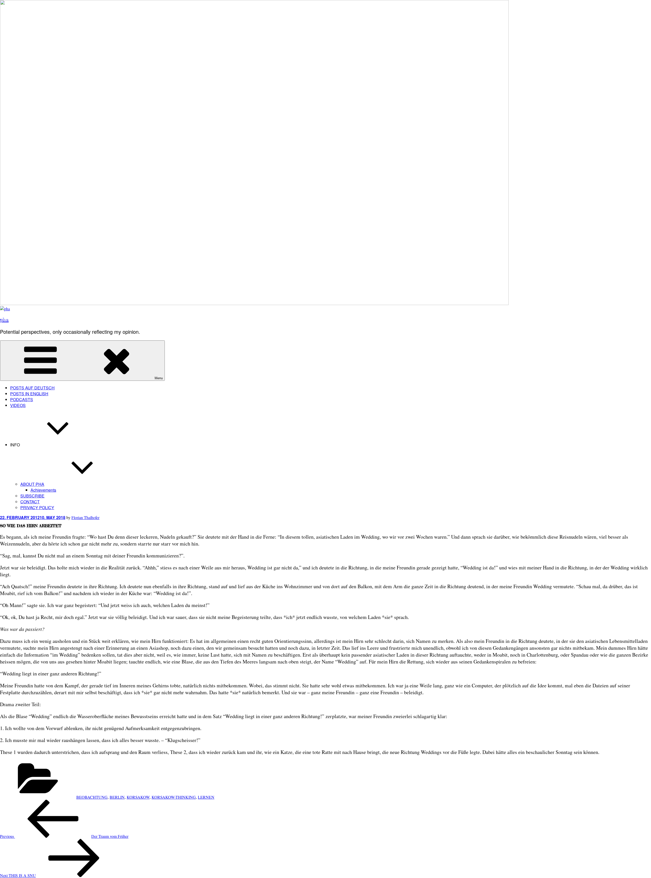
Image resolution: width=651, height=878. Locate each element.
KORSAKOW (138, 797)
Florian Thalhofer (85, 517)
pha (4, 319)
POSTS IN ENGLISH (29, 394)
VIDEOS (18, 405)
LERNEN (206, 797)
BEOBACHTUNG (92, 797)
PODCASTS (21, 399)
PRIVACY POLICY (37, 507)
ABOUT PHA (32, 484)
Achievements (43, 490)
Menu (159, 378)
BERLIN (117, 797)
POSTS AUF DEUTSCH (32, 388)
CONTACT (30, 502)
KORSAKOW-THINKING (174, 797)
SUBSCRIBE (32, 496)
